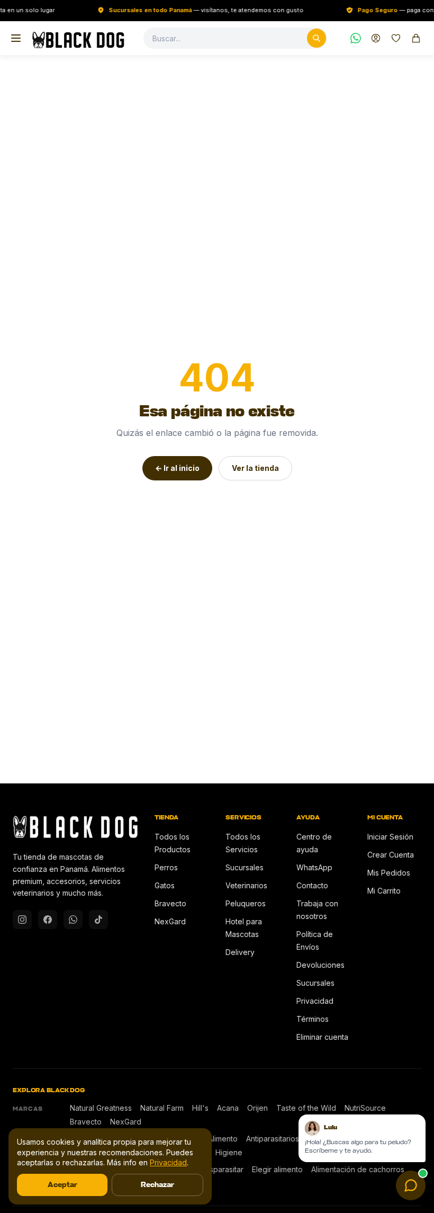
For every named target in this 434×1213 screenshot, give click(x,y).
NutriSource (365, 1107)
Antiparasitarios (272, 1138)
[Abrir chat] (411, 1185)
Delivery (240, 952)
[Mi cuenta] (375, 38)
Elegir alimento (277, 1169)
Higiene (228, 1152)
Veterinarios (246, 885)
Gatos (165, 885)
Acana (228, 1107)
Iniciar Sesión (390, 836)
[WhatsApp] (355, 38)
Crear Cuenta (390, 854)
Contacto (312, 885)
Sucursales (244, 867)
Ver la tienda (255, 467)
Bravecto (170, 903)
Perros (166, 867)
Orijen (257, 1107)
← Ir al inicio (177, 467)
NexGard (170, 921)
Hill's (200, 1107)
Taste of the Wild (306, 1107)
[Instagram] (22, 919)
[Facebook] (47, 919)
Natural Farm (162, 1107)
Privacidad (314, 1000)
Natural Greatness (101, 1107)
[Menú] (15, 38)
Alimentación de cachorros (357, 1169)
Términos (312, 1018)
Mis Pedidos (388, 872)
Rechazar (157, 1184)
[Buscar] (316, 38)
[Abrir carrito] (416, 38)
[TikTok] (98, 919)
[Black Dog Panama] (78, 38)
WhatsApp (314, 867)
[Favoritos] (395, 38)
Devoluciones (320, 964)
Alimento (223, 1138)
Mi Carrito (384, 890)
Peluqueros (245, 903)
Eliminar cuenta (322, 1036)
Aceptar (62, 1184)
